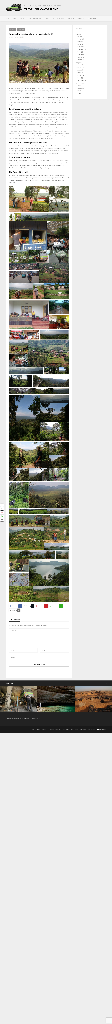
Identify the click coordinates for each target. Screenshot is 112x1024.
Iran (78, 91)
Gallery (22, 18)
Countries (49, 18)
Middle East (79, 68)
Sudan (79, 52)
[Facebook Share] (2, 505)
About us (71, 18)
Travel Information (34, 18)
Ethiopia (79, 39)
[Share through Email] (2, 519)
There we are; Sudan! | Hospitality (92, 707)
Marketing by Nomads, (22, 718)
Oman (79, 78)
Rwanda (21, 29)
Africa (12, 29)
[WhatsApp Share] (2, 516)
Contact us (81, 18)
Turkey (79, 93)
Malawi (79, 44)
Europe (78, 63)
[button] (2, 523)
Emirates (79, 75)
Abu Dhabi (80, 70)
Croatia (79, 65)
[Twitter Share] (2, 508)
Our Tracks (60, 18)
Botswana (80, 36)
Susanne (11, 37)
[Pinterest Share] (2, 512)
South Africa (80, 49)
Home (8, 18)
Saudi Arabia (80, 80)
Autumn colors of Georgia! (15, 707)
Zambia (79, 59)
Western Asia (79, 83)
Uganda (79, 57)
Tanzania (80, 54)
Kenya (79, 41)
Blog (14, 18)
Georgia (79, 88)
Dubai (79, 72)
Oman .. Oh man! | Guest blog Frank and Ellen (55, 706)
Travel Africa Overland (41, 9)
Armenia (79, 85)
